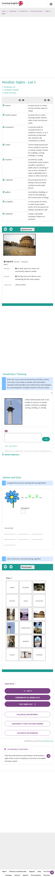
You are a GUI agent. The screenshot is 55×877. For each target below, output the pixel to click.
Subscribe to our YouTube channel (27, 724)
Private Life (23, 11)
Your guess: (25, 508)
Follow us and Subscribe (17, 871)
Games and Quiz (10, 93)
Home (4, 11)
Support (32, 871)
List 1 (29, 691)
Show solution (13, 446)
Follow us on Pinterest (27, 714)
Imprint (25, 875)
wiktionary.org (47, 741)
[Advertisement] (27, 47)
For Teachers (48, 871)
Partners (46, 875)
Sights (48, 11)
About (4, 871)
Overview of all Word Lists (27, 697)
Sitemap (8, 875)
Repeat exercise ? (12, 455)
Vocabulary (12, 11)
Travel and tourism (36, 11)
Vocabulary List (9, 87)
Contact (17, 875)
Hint (6, 446)
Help (39, 871)
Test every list (26, 704)
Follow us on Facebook (27, 733)
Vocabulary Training (11, 90)
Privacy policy (36, 875)
